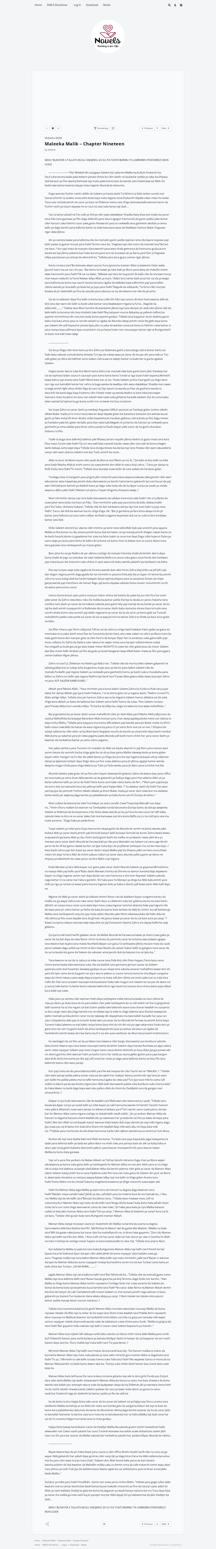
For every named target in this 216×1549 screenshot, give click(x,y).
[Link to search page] (169, 5)
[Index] (104, 1524)
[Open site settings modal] (181, 5)
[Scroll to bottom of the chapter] (157, 128)
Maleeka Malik (53, 138)
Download (92, 5)
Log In (77, 5)
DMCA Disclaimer (58, 5)
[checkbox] (175, 5)
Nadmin (52, 149)
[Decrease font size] (47, 128)
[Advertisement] (108, 102)
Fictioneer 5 (176, 1544)
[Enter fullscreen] (112, 128)
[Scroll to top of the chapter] (157, 1524)
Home (38, 5)
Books (107, 5)
